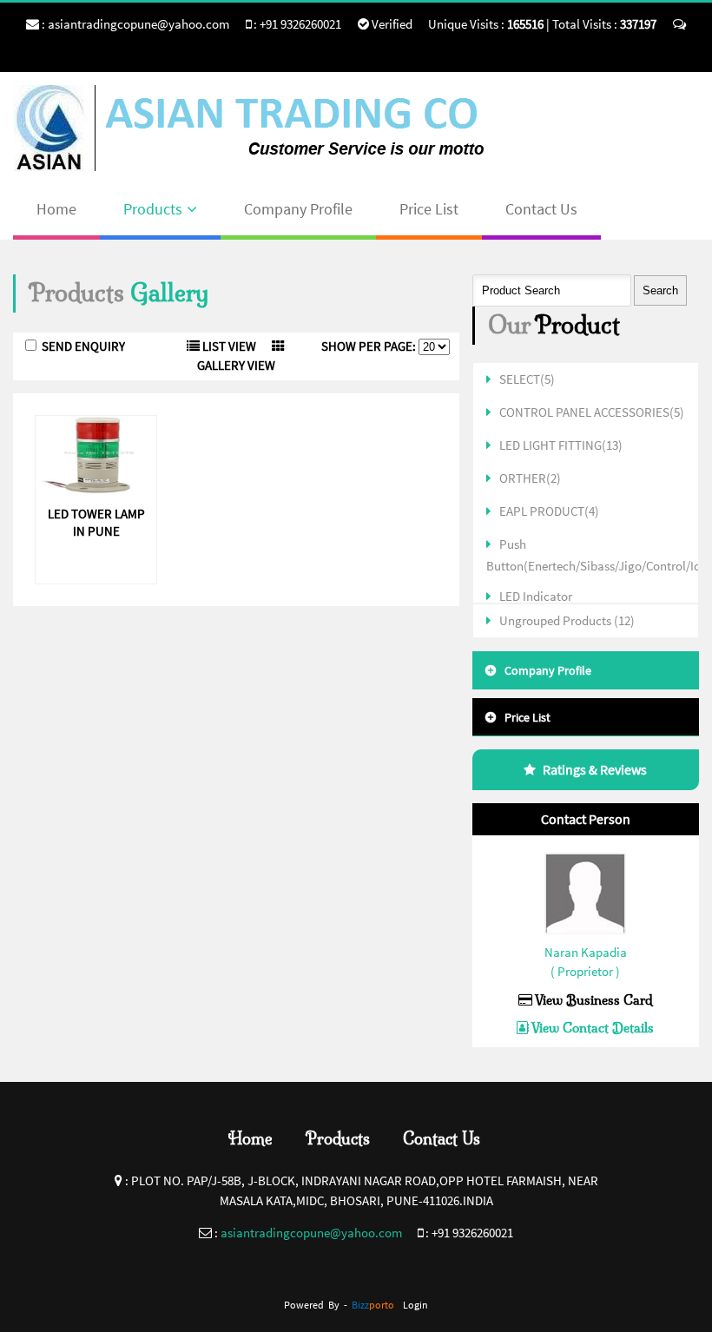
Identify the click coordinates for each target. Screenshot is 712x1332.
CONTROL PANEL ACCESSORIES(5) (591, 412)
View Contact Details (591, 1027)
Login (415, 1304)
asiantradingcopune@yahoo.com (138, 24)
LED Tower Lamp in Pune (96, 522)
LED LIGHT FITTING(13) (561, 445)
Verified (390, 24)
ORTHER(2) (530, 478)
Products (152, 209)
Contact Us (541, 209)
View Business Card (592, 1000)
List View (228, 346)
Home (56, 209)
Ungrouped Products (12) (567, 620)
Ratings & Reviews (595, 769)
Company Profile (298, 209)
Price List (428, 209)
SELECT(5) (527, 379)
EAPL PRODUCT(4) (549, 511)
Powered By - (339, 1304)
